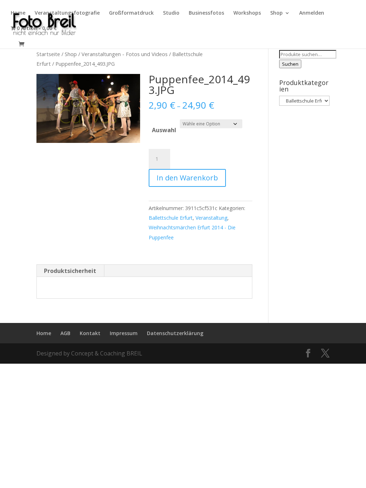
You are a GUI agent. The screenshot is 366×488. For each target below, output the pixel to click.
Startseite (48, 54)
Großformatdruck (131, 13)
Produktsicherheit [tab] (70, 271)
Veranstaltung (211, 217)
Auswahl (164, 130)
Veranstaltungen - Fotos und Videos (124, 54)
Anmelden (311, 13)
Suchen (290, 64)
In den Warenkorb (187, 178)
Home (18, 13)
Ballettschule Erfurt (171, 217)
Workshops (247, 13)
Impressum (124, 333)
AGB (65, 333)
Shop (276, 13)
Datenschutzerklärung (175, 333)
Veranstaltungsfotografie (67, 13)
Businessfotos (206, 13)
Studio (171, 13)
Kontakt (90, 333)
